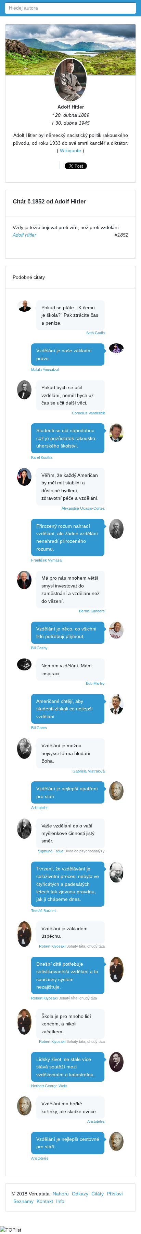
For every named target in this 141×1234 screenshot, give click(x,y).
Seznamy (23, 1201)
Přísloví (115, 1193)
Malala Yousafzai (45, 370)
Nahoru (61, 1193)
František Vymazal (46, 560)
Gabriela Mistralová (89, 771)
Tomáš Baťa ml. (44, 911)
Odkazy (80, 1193)
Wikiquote (70, 150)
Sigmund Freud (50, 851)
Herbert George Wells (49, 1086)
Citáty (97, 1193)
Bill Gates (39, 728)
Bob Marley (95, 683)
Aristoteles (40, 808)
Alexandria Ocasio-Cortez (83, 508)
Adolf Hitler (70, 107)
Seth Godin (95, 333)
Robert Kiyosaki (52, 946)
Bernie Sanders (92, 611)
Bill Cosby (39, 648)
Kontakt (45, 1201)
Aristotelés (96, 1121)
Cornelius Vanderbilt (88, 413)
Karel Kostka (41, 457)
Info (60, 1201)
